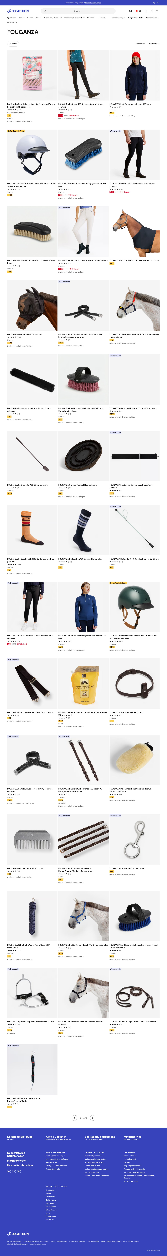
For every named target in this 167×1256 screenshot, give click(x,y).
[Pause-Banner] (154, 3)
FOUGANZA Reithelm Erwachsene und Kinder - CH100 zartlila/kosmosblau (31, 184)
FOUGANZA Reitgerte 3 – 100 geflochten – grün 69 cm (134, 559)
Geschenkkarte (152, 18)
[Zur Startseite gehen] (18, 11)
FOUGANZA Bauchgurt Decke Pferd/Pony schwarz (30, 712)
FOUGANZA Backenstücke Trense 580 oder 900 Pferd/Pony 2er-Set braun (80, 790)
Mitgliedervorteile (135, 18)
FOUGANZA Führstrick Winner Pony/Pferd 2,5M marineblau (28, 946)
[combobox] (154, 44)
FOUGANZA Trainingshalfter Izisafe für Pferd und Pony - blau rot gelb (134, 335)
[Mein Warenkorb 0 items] (157, 11)
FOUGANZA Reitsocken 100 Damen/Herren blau (80, 559)
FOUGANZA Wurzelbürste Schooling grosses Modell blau (82, 184)
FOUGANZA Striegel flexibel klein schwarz (77, 485)
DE (140, 11)
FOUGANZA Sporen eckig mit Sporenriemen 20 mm (30, 1022)
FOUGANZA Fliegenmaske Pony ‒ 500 (24, 334)
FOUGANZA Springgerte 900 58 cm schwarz (27, 485)
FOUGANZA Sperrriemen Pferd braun (126, 712)
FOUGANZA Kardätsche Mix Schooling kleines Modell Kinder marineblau (134, 946)
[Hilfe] (146, 11)
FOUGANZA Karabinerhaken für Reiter (127, 868)
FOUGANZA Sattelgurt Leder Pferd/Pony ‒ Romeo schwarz (30, 790)
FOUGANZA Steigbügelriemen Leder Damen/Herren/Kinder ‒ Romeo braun (75, 869)
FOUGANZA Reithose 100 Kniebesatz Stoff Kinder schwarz (81, 105)
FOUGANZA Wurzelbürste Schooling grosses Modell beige (31, 261)
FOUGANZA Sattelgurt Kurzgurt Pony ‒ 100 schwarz (133, 408)
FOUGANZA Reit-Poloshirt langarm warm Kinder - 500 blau (82, 636)
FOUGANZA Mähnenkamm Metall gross (25, 868)
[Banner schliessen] (158, 3)
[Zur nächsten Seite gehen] (92, 1118)
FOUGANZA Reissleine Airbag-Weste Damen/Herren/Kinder (23, 1099)
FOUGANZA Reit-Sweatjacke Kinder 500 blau (130, 104)
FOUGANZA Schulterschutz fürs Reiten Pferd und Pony (134, 260)
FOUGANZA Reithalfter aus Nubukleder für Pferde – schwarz (81, 1023)
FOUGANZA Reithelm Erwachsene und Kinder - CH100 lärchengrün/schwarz (134, 636)
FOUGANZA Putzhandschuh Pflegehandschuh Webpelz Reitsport (130, 790)
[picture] (32, 75)
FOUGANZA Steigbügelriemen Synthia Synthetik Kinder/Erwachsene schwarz (80, 335)
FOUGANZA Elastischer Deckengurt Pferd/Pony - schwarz (132, 486)
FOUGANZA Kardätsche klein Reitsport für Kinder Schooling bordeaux (80, 409)
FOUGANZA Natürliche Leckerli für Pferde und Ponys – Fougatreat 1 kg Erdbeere (31, 105)
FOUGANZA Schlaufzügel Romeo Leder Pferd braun (133, 1022)
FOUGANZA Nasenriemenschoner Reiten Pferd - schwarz (29, 409)
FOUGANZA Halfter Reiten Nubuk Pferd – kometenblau (83, 945)
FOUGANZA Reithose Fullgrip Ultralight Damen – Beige (83, 260)
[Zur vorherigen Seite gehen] (74, 1118)
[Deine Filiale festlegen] (130, 11)
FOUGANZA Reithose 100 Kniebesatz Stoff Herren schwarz (132, 184)
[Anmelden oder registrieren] (151, 11)
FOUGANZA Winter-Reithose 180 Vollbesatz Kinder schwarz (30, 636)
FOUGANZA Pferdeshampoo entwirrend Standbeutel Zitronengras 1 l (82, 713)
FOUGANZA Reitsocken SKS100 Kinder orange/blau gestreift (30, 560)
